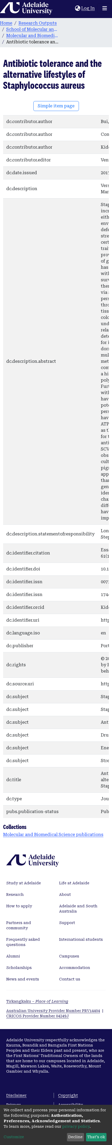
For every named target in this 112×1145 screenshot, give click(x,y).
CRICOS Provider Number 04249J (37, 1016)
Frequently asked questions (23, 942)
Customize (14, 1137)
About (65, 894)
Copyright (68, 1095)
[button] (77, 8)
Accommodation (74, 968)
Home (6, 23)
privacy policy (76, 1126)
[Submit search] (71, 8)
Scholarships (19, 968)
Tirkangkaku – (37, 1001)
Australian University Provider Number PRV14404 (53, 1011)
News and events (22, 979)
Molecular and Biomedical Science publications (32, 35)
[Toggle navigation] (104, 8)
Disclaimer (16, 1095)
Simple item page (56, 105)
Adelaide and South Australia (78, 908)
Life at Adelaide (74, 883)
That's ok (96, 1137)
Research (15, 894)
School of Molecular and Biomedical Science (32, 29)
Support (67, 923)
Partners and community (18, 925)
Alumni (13, 956)
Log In (88, 8)
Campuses (69, 956)
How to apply (19, 906)
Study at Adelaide (23, 883)
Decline (75, 1137)
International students (81, 939)
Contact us (69, 979)
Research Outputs (37, 23)
